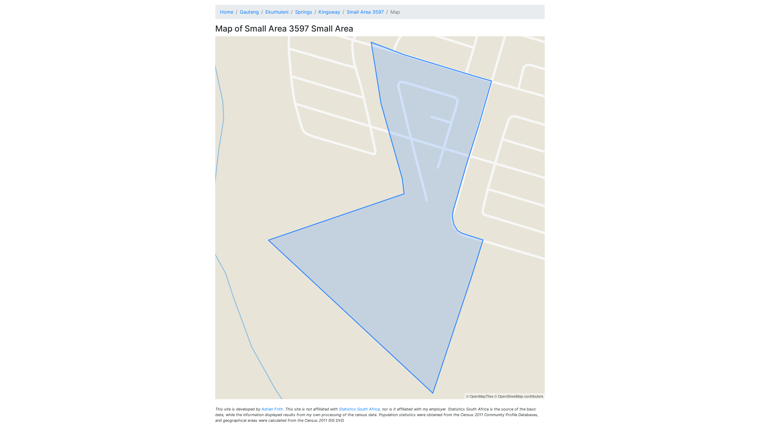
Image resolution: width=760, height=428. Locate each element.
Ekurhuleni (277, 12)
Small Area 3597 (365, 12)
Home (226, 12)
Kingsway (329, 12)
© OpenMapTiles (479, 396)
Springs (303, 12)
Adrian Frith (272, 409)
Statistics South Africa (359, 409)
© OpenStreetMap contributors (518, 396)
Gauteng (249, 12)
